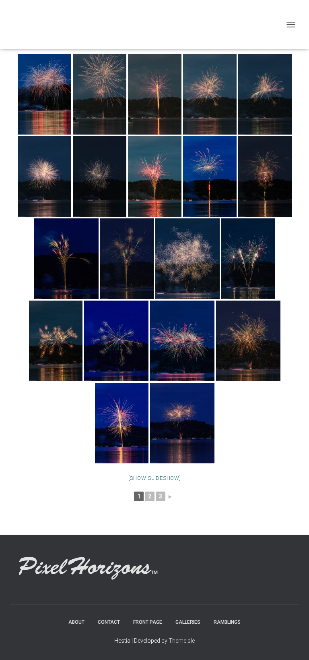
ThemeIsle (182, 640)
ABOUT (76, 622)
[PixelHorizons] (88, 24)
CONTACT (109, 622)
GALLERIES (187, 622)
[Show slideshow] (154, 478)
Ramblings (227, 622)
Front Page (147, 622)
